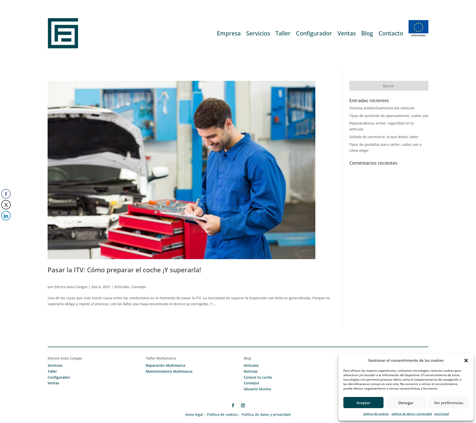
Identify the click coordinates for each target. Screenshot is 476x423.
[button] (466, 360)
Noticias (251, 371)
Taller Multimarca (161, 358)
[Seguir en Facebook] (233, 405)
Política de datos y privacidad (266, 414)
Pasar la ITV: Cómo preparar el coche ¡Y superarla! (124, 269)
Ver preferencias (448, 402)
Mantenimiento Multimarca (169, 371)
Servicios (258, 33)
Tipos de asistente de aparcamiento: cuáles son (388, 115)
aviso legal (441, 414)
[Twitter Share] (6, 205)
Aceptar (363, 402)
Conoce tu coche (258, 377)
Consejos (138, 286)
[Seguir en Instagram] (243, 405)
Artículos (122, 286)
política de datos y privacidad (411, 414)
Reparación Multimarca (165, 365)
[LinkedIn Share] (6, 215)
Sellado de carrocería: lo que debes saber (383, 136)
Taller (283, 33)
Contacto (391, 33)
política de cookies (376, 414)
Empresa (229, 33)
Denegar (406, 402)
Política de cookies (222, 414)
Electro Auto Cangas (71, 286)
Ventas (346, 33)
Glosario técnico (257, 389)
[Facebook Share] (6, 194)
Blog (367, 33)
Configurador (314, 33)
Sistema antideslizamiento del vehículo (381, 108)
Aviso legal (194, 414)
